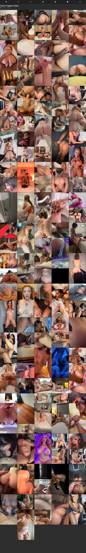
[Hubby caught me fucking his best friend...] (43, 471)
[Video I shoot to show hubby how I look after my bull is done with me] (25, 300)
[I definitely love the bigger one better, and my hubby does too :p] (25, 17)
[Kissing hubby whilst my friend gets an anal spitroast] (8, 418)
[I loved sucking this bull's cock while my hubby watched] (77, 355)
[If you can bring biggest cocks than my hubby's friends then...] (8, 184)
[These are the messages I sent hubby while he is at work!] (43, 223)
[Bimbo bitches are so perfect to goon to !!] (43, 448)
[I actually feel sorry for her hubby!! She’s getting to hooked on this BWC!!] (60, 184)
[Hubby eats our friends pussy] (77, 40)
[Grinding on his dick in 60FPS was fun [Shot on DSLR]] (77, 292)
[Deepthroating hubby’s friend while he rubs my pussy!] (8, 448)
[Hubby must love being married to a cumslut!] (77, 268)
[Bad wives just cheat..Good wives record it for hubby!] (77, 93)
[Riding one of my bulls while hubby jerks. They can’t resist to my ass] (8, 378)
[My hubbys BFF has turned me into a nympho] (77, 479)
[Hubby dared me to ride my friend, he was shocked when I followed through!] (25, 479)
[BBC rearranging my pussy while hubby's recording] (8, 123)
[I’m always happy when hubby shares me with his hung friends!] (77, 332)
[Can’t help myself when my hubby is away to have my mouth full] (77, 441)
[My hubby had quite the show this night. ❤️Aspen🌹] (8, 245)
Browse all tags (5, 7)
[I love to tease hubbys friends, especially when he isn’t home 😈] (43, 533)
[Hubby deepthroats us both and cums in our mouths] (60, 207)
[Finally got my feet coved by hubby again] (60, 25)
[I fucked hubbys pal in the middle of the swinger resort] (8, 276)
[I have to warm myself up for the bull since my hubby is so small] (43, 418)
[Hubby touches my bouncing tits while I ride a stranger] (43, 363)
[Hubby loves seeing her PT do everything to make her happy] (25, 154)
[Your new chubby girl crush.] (25, 525)
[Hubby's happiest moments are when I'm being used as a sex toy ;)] (8, 93)
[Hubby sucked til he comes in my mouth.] (60, 230)
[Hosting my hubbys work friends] (60, 276)
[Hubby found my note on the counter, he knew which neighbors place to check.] (8, 207)
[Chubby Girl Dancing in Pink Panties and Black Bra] (8, 398)
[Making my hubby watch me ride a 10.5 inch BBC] (77, 17)
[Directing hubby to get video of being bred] (8, 347)
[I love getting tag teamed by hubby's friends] (25, 101)
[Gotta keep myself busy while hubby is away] (60, 340)
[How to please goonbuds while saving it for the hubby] (77, 456)
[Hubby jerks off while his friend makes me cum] (8, 32)
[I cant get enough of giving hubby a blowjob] (60, 316)
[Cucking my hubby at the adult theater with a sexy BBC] (60, 479)
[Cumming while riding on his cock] (25, 177)
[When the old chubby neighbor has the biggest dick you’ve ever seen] (43, 200)
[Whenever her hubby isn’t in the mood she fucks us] (8, 146)
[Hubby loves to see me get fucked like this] (60, 292)
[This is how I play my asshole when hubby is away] (77, 70)
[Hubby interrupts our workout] (8, 108)
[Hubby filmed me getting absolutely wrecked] (77, 509)
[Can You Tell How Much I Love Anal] (77, 200)
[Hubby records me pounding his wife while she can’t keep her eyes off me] (77, 215)
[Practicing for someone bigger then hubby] (43, 131)
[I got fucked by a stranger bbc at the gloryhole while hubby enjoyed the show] (25, 370)
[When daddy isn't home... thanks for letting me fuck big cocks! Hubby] (8, 479)
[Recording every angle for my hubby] (77, 308)
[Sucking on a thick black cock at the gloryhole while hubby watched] (77, 398)
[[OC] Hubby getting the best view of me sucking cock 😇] (60, 456)
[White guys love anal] (25, 238)
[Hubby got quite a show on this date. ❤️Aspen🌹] (25, 139)
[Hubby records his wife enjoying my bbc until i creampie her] (77, 139)
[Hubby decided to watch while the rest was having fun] (77, 533)
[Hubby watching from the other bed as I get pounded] (60, 385)
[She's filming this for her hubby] (77, 184)
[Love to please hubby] (43, 245)
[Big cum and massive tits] (8, 509)
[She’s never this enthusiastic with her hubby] (25, 429)
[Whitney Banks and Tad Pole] (60, 123)
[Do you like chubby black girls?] (77, 162)
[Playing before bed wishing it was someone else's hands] (25, 448)
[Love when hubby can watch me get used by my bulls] (60, 441)
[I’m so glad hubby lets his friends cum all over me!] (25, 40)
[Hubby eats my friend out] (77, 378)
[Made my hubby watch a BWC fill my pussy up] (43, 108)
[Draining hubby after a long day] (8, 17)
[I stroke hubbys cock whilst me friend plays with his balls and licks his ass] (43, 70)
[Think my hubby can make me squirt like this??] (43, 154)
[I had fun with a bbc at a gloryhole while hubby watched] (60, 146)
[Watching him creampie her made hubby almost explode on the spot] (25, 123)
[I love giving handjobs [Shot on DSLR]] (8, 78)
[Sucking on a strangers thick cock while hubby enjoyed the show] (8, 230)
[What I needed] (60, 253)
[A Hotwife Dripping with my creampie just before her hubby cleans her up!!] (25, 324)
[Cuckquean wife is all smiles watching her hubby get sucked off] (43, 93)
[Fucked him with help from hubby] (25, 78)
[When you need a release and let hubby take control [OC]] (8, 316)
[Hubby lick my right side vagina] (43, 385)
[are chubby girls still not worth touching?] (25, 207)
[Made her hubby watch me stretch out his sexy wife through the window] (43, 486)
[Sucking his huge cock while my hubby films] (60, 418)
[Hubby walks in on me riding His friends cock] (25, 408)
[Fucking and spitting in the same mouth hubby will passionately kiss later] (25, 385)
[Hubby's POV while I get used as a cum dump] (25, 268)
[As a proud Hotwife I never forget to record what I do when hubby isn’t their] (43, 501)
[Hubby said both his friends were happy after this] (43, 276)
